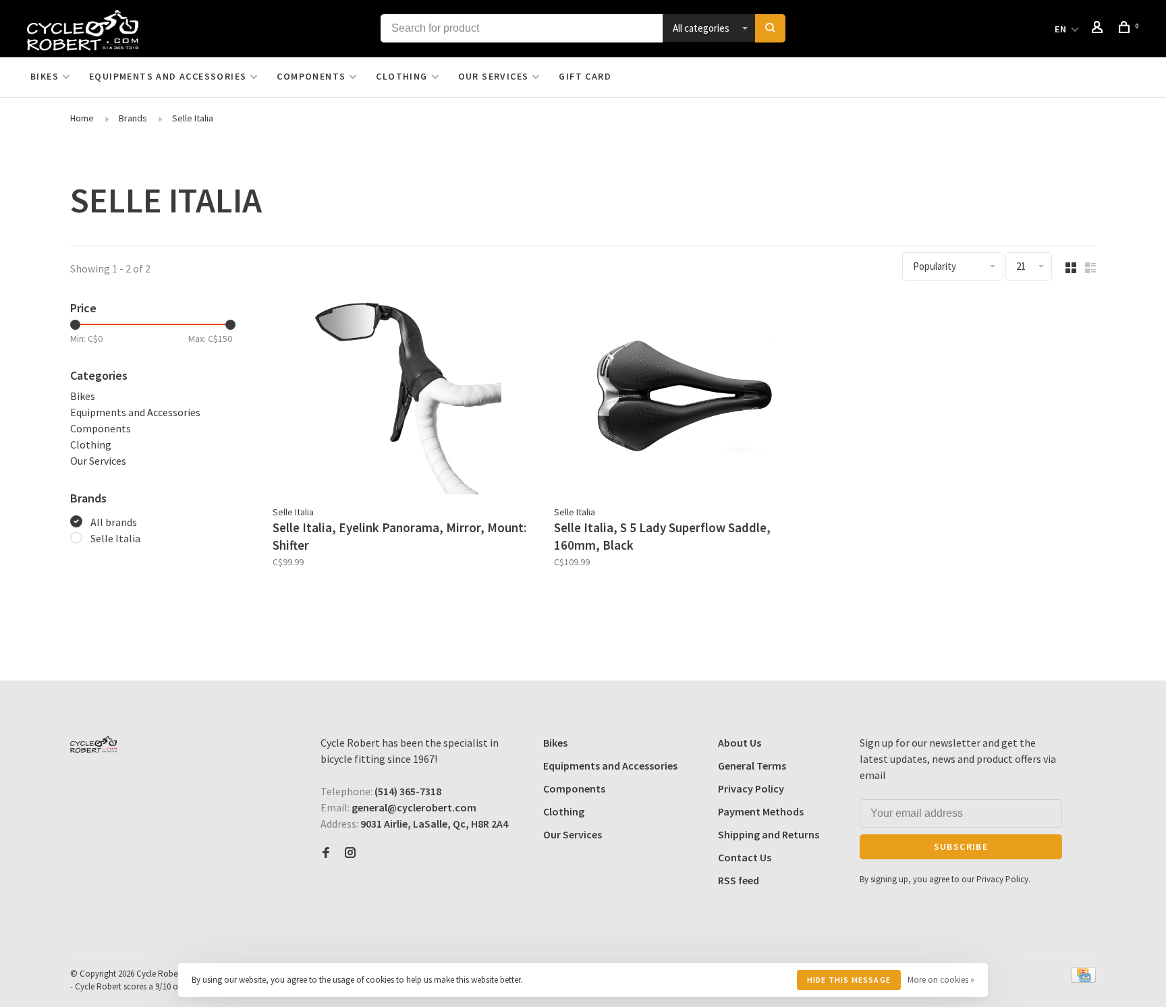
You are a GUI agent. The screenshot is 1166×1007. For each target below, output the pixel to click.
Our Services (493, 76)
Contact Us (744, 857)
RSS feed (738, 880)
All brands (113, 522)
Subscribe (961, 846)
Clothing (401, 76)
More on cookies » (941, 979)
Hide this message (849, 980)
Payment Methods (761, 811)
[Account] (1099, 29)
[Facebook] (326, 853)
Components (311, 76)
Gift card (585, 76)
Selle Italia (192, 118)
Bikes (44, 76)
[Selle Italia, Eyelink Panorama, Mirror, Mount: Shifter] (403, 398)
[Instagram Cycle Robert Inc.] (350, 853)
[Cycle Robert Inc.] (93, 744)
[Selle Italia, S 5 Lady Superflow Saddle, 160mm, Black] (684, 398)
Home (82, 118)
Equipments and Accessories (167, 76)
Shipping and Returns (768, 834)
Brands (133, 118)
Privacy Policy (751, 788)
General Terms (752, 765)
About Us (739, 742)
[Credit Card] (1084, 978)
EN (1061, 29)
